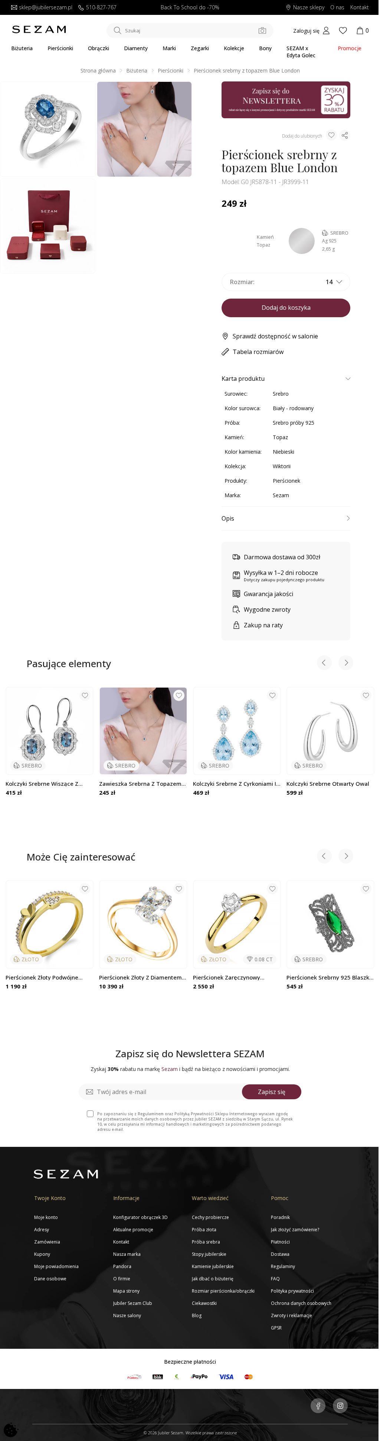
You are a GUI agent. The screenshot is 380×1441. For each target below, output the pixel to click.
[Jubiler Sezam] (39, 32)
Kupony (42, 1254)
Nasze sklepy (308, 7)
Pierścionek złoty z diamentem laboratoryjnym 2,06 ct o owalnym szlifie (140, 977)
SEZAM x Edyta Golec (300, 52)
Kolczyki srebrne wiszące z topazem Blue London (42, 784)
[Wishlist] (343, 30)
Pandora (122, 1266)
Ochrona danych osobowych (301, 1303)
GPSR (276, 1328)
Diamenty (136, 48)
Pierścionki (60, 48)
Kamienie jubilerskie (213, 1266)
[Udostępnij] (344, 135)
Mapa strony (126, 1291)
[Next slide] (345, 663)
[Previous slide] (324, 663)
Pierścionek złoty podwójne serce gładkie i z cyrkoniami (43, 977)
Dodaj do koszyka (286, 307)
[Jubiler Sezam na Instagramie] (340, 1406)
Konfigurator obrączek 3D (140, 1217)
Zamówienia (47, 1242)
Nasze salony (127, 1315)
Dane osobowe (50, 1279)
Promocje (349, 48)
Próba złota (204, 1229)
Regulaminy (283, 1266)
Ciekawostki (204, 1303)
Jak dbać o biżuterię (212, 1279)
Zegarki (200, 48)
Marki (169, 48)
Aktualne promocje (133, 1229)
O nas (337, 7)
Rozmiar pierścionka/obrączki (223, 1291)
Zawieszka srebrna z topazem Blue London (140, 784)
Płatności (280, 1242)
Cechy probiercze (210, 1217)
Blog (197, 1315)
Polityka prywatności (292, 1291)
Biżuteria (22, 48)
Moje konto (46, 1217)
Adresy (41, 1229)
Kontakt (359, 7)
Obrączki (98, 48)
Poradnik (280, 1217)
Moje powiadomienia (56, 1266)
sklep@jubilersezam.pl (45, 7)
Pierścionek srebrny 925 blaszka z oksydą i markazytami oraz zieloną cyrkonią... (329, 977)
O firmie (121, 1279)
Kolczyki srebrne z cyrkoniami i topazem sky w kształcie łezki (234, 784)
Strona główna (98, 70)
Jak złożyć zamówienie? (295, 1229)
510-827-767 (101, 7)
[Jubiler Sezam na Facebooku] (318, 1406)
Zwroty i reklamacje (291, 1315)
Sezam (281, 495)
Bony (265, 48)
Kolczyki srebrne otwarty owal (327, 784)
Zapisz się (271, 1092)
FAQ (275, 1279)
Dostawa (280, 1254)
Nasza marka (127, 1254)
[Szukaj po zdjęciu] (262, 30)
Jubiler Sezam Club (132, 1303)
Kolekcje (234, 48)
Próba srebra (206, 1242)
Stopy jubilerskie (209, 1254)
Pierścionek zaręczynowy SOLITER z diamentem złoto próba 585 (230, 977)
